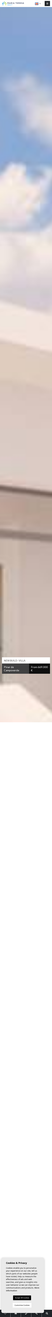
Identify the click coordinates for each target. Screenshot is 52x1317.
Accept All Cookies (22, 1298)
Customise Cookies (22, 1305)
